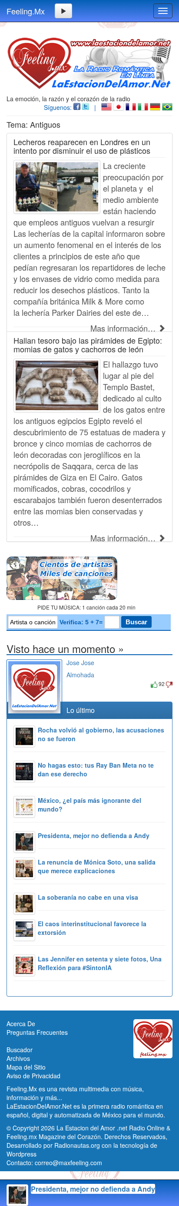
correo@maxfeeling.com (68, 1162)
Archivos (18, 1058)
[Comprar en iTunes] (76, 683)
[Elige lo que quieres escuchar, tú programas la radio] (89, 578)
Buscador (20, 1049)
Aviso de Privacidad (33, 1075)
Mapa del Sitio (26, 1067)
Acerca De (21, 1023)
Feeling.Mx (26, 11)
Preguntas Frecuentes (37, 1032)
